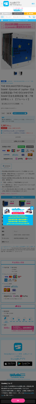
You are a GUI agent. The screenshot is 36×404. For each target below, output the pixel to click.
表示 (33, 4)
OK (18, 400)
